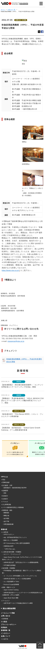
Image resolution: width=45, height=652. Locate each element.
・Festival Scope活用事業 (10, 584)
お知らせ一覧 (11, 9)
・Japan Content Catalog (10, 590)
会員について (5, 636)
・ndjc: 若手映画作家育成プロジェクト (14, 537)
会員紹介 (5, 499)
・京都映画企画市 (7, 546)
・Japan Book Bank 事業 (10, 598)
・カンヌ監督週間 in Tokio (10, 581)
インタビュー (5, 633)
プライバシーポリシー (8, 624)
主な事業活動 (6, 504)
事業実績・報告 (7, 510)
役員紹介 (5, 496)
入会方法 (5, 639)
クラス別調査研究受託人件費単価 (13, 507)
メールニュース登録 (8, 613)
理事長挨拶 (6, 482)
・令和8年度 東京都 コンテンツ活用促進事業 (16, 578)
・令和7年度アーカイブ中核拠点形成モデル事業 (17, 603)
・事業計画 (5, 515)
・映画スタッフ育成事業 (10, 540)
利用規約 (4, 627)
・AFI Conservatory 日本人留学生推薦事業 (16, 543)
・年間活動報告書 (7, 524)
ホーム (3, 9)
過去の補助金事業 (9, 608)
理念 (3, 479)
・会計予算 (5, 521)
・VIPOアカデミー (8, 534)
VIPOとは (4, 477)
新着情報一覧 (5, 630)
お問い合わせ (5, 616)
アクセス (5, 501)
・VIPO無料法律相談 (9, 565)
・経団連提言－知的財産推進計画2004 (14, 487)
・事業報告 (5, 513)
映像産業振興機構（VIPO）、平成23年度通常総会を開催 (24, 360)
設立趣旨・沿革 (7, 485)
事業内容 (4, 529)
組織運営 (5, 490)
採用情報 (5, 618)
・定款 (4, 493)
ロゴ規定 (4, 621)
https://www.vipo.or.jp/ (10, 270)
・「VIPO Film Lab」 (9, 549)
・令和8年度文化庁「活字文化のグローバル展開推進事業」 (21, 562)
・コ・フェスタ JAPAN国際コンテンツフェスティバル (19, 576)
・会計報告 (5, 518)
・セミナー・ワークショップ (11, 554)
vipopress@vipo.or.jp (16, 341)
